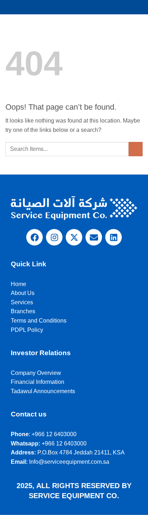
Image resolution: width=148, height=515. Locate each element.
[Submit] (136, 149)
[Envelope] (93, 237)
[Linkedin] (113, 237)
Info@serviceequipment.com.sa (69, 462)
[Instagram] (54, 237)
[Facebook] (34, 237)
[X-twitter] (74, 237)
